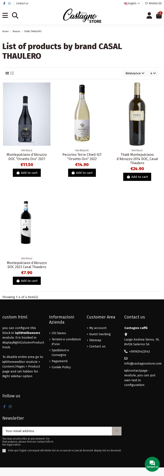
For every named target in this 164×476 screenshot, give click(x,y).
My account (98, 328)
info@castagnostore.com (143, 363)
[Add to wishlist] (47, 89)
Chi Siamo (59, 333)
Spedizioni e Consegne (60, 352)
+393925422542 (139, 351)
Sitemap (95, 340)
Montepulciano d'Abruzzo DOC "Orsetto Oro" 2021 (27, 157)
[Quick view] (47, 104)
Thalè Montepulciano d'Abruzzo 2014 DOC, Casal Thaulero (137, 159)
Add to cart (29, 173)
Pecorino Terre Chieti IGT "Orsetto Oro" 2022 (82, 157)
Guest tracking (100, 334)
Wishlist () (155, 3)
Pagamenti (59, 361)
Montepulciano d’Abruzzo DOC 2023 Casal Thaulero (27, 265)
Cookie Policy (61, 367)
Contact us (22, 3)
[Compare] (47, 96)
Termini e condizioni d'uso (66, 341)
